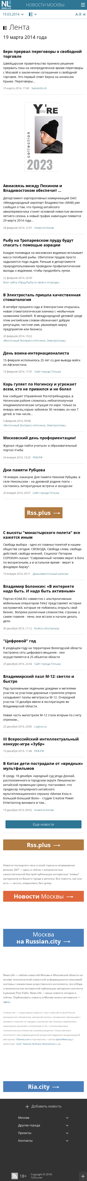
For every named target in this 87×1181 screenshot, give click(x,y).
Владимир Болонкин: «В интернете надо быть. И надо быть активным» (39, 589)
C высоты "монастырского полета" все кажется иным (41, 535)
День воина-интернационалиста (36, 353)
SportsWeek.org (63, 1039)
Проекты (24, 1133)
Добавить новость (46, 1106)
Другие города (29, 1125)
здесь (6, 1002)
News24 (27, 1043)
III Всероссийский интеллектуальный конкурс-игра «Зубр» (41, 741)
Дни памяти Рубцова (24, 469)
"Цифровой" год (19, 640)
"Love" (19, 1043)
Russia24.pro (49, 1043)
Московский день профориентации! (39, 437)
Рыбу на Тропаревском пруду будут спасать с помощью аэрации (38, 243)
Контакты (25, 1141)
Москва (23, 1118)
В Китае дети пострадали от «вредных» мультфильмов (43, 766)
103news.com (23, 1039)
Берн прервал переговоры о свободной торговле (42, 54)
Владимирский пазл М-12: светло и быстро (38, 679)
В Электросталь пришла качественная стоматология (42, 297)
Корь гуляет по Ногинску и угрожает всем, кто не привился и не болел (39, 386)
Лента (19, 27)
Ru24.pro (36, 1043)
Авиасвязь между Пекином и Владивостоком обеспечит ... (32, 188)
